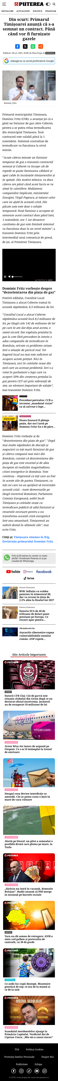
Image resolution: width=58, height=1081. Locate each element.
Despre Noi (47, 1056)
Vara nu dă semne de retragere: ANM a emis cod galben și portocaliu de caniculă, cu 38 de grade (29, 939)
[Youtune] (36, 1071)
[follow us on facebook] (44, 572)
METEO (8, 932)
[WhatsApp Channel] (44, 1071)
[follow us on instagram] (28, 572)
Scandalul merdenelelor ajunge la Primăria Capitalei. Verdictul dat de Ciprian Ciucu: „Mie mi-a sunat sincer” (29, 1034)
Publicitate (22, 1064)
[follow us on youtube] (13, 572)
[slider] (17, 277)
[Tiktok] (29, 1071)
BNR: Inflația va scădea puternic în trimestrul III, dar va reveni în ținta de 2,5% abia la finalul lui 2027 (36, 596)
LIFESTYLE (10, 980)
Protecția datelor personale (19, 1056)
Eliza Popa (37, 53)
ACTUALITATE (23, 11)
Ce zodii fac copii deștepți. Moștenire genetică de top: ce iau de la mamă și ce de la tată (27, 986)
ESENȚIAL (50, 53)
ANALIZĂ (23, 396)
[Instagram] (21, 1071)
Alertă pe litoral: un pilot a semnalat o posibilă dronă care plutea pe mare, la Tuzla (29, 844)
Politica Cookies (34, 1049)
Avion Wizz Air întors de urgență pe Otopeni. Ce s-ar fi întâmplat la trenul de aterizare (28, 749)
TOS (17, 1049)
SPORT (8, 692)
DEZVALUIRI (7, 11)
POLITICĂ (37, 11)
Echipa (38, 1064)
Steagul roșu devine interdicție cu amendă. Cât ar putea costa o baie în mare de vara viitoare (27, 796)
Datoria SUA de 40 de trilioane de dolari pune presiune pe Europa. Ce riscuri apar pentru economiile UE (34, 615)
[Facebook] (13, 1071)
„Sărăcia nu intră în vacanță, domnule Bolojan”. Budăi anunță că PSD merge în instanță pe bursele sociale (29, 891)
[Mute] (9, 277)
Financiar (50, 11)
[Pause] (5, 277)
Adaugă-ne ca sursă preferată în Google (32, 60)
